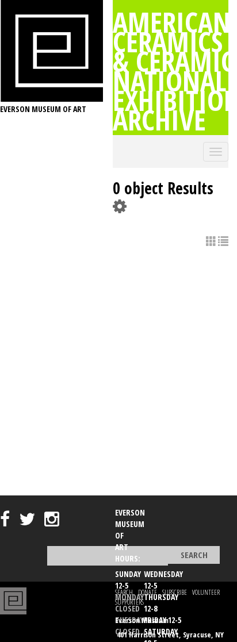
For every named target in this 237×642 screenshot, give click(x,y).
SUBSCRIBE (174, 592)
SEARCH (124, 592)
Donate (147, 592)
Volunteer (206, 592)
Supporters (129, 602)
